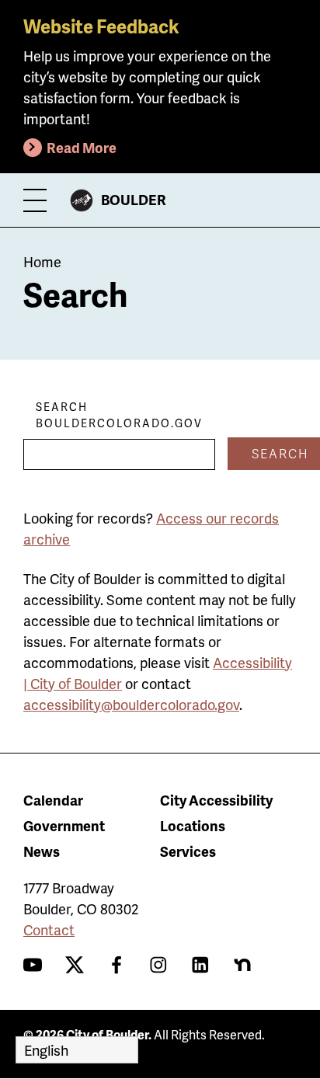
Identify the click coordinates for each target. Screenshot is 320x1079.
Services (188, 851)
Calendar (53, 799)
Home (42, 261)
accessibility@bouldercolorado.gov (131, 704)
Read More (82, 147)
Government (64, 825)
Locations (192, 825)
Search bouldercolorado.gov (119, 414)
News (41, 851)
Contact (49, 929)
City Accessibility (216, 799)
